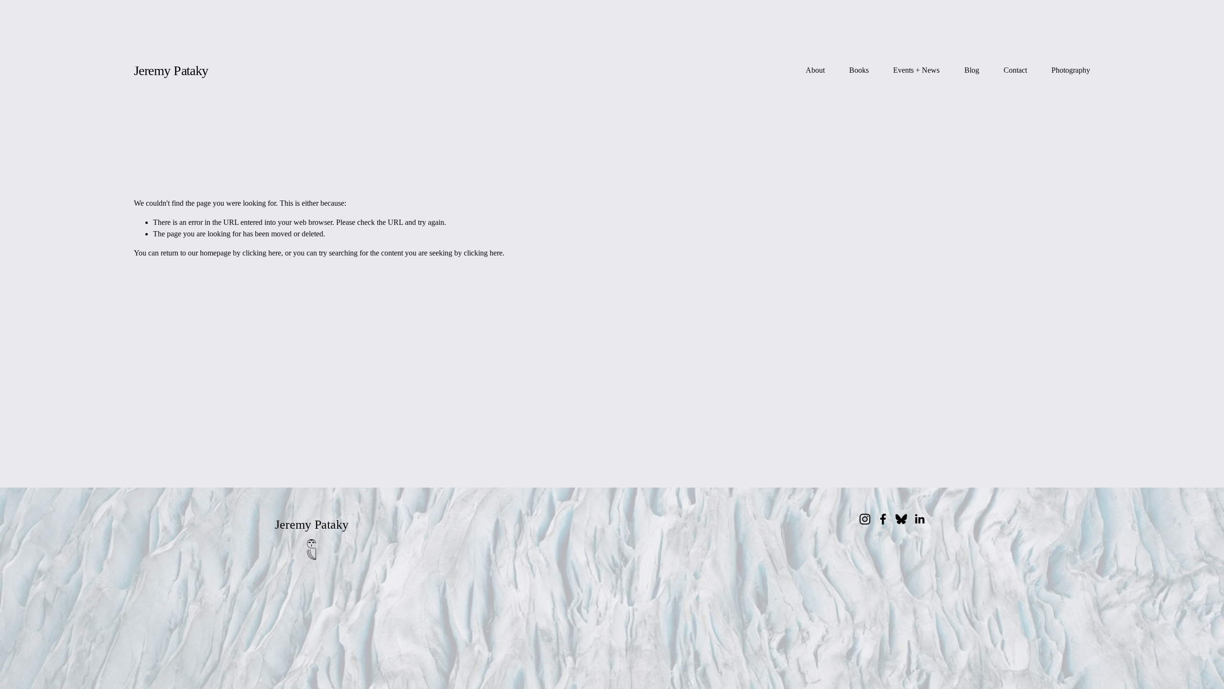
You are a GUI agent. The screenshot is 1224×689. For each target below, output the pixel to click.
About (815, 70)
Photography (1070, 70)
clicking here (261, 253)
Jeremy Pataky (171, 70)
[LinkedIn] (919, 519)
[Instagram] (865, 519)
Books (859, 70)
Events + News (916, 70)
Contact (1015, 70)
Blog (971, 70)
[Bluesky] (901, 519)
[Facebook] (883, 519)
